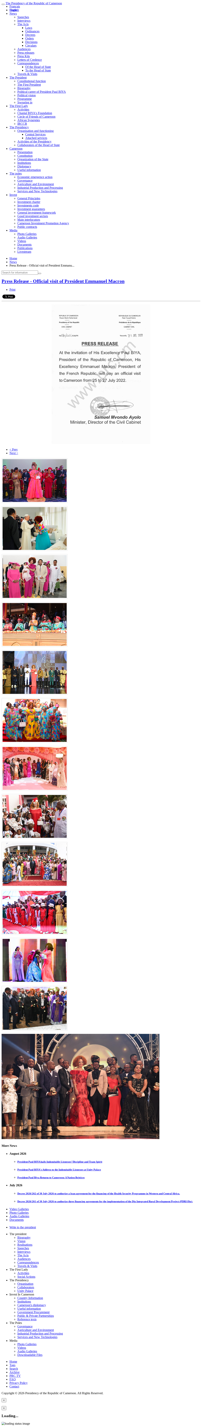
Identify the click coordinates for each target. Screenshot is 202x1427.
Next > (13, 453)
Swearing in (24, 102)
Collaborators (25, 1287)
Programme (24, 99)
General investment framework (36, 212)
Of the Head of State (38, 67)
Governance (25, 180)
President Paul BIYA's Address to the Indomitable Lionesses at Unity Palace (59, 1169)
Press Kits (23, 56)
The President (18, 77)
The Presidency (19, 127)
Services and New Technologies (37, 191)
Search (13, 1368)
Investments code (28, 205)
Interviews (23, 20)
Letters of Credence (29, 59)
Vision (21, 1241)
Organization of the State (32, 159)
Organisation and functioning (35, 130)
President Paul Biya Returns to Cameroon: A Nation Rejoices (51, 1177)
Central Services (35, 134)
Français (14, 6)
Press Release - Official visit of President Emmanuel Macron (63, 281)
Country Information (30, 1298)
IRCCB (22, 123)
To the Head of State (38, 70)
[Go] (39, 273)
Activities (23, 109)
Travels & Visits (27, 74)
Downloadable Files (29, 1355)
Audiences (24, 49)
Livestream (24, 251)
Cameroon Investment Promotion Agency (43, 223)
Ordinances (32, 31)
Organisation (25, 1283)
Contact (14, 1386)
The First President (29, 84)
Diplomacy (24, 166)
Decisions (31, 42)
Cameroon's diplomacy (31, 1305)
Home (13, 258)
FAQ (12, 1379)
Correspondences (28, 63)
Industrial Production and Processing (40, 187)
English (14, 10)
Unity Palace (25, 1291)
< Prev (13, 449)
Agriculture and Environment (35, 184)
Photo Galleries (26, 234)
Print (12, 289)
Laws (28, 27)
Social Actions (26, 1276)
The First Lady (18, 106)
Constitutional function (31, 81)
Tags (12, 1365)
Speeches (23, 17)
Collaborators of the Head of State (38, 145)
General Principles (28, 198)
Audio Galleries (27, 237)
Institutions (24, 162)
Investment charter (28, 202)
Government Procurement (33, 1312)
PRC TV (15, 1375)
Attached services (36, 138)
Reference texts (26, 1319)
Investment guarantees (31, 209)
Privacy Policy (18, 1383)
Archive (14, 1372)
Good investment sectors (32, 216)
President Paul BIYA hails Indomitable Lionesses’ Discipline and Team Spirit (59, 1161)
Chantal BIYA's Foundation (34, 113)
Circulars (30, 45)
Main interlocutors (28, 219)
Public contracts (27, 226)
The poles (15, 173)
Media (13, 230)
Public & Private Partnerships (35, 1315)
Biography (24, 88)
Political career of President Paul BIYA (41, 91)
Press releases (25, 52)
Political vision (26, 95)
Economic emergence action (34, 177)
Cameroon (15, 148)
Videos (21, 241)
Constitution (25, 155)
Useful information (29, 170)
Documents (24, 244)
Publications (25, 248)
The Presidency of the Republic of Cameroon (34, 3)
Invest (13, 194)
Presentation (25, 152)
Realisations (24, 1244)
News (13, 13)
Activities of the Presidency (34, 141)
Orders (29, 38)
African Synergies (28, 120)
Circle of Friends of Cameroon (36, 116)
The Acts (23, 24)
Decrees (30, 35)
